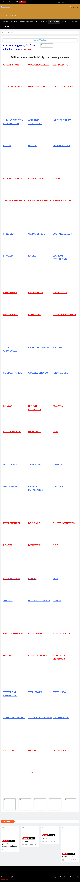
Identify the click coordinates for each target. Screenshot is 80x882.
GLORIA (58, 347)
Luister (43, 22)
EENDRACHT (60, 65)
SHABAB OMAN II (13, 633)
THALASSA (59, 692)
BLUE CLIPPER (36, 178)
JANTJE (57, 464)
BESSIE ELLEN (61, 145)
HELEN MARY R (12, 431)
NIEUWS (14, 22)
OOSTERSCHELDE (38, 65)
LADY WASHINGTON (64, 523)
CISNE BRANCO (62, 200)
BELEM (32, 145)
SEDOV (57, 600)
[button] (13, 25)
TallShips (54, 22)
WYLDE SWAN (11, 65)
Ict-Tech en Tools (28, 22)
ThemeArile (4, 879)
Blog (74, 22)
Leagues (45, 838)
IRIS (55, 431)
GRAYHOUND (60, 373)
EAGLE (32, 256)
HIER (27, 49)
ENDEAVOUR (10, 292)
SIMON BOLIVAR (62, 633)
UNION (32, 750)
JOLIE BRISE (10, 486)
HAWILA (58, 406)
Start (5, 22)
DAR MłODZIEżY (62, 234)
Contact (7, 26)
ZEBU (31, 772)
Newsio (29, 877)
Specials (66, 22)
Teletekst (72, 877)
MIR (55, 578)
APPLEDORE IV (62, 120)
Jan (6, 849)
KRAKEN (58, 486)
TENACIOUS (35, 692)
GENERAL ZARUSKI (39, 347)
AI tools (25, 841)
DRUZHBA (8, 256)
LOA (55, 545)
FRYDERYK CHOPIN (64, 314)
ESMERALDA (35, 292)
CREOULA (8, 234)
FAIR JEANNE (10, 314)
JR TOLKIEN (10, 464)
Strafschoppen (67, 856)
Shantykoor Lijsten (53, 877)
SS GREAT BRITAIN (14, 717)
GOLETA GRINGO (38, 373)
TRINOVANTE (61, 717)
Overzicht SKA (64, 877)
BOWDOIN (59, 178)
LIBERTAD (34, 545)
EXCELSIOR (60, 292)
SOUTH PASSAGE (38, 655)
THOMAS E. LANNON (40, 717)
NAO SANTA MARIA (39, 600)
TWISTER (8, 750)
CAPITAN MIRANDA (14, 200)
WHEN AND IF (61, 750)
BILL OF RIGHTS (12, 178)
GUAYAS (7, 406)
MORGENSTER (36, 87)
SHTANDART (35, 633)
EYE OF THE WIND (63, 87)
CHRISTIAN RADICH (39, 200)
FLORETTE (34, 314)
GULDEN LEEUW (12, 87)
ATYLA (7, 145)
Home (4, 33)
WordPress (23, 877)
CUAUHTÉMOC (36, 234)
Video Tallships (11, 33)
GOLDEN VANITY (12, 373)
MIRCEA (7, 600)
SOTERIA (8, 655)
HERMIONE (34, 431)
